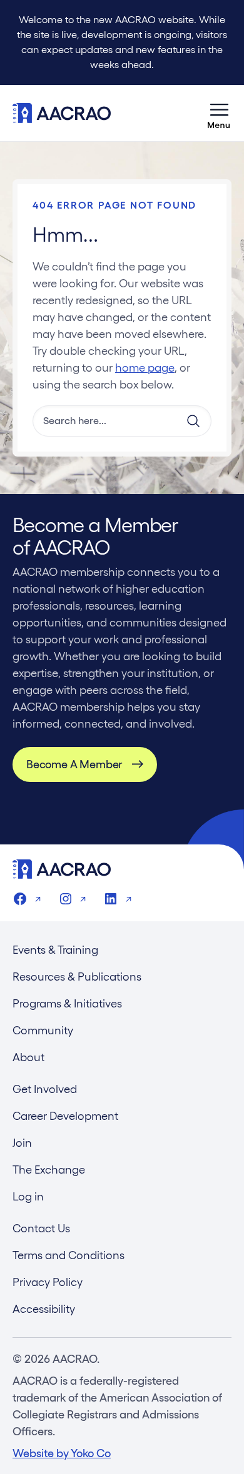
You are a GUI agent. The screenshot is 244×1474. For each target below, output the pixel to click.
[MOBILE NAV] (218, 113)
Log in (28, 1196)
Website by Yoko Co (62, 1453)
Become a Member (74, 764)
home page (145, 367)
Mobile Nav (218, 113)
